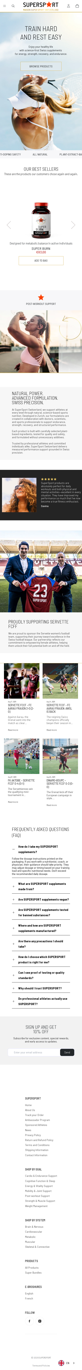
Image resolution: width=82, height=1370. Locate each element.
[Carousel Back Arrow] (9, 225)
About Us (30, 1110)
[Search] (13, 6)
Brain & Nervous (34, 1226)
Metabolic (30, 1236)
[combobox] (66, 1363)
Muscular (30, 1241)
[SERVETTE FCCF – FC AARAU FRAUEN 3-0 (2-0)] (21, 681)
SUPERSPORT (45, 1357)
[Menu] (4, 6)
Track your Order (34, 1115)
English (29, 1293)
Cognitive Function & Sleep (40, 1181)
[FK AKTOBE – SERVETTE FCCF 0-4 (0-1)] (21, 756)
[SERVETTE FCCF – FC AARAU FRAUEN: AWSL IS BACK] (60, 681)
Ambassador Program (37, 1120)
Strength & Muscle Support (40, 1200)
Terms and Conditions (37, 1145)
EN (67, 1363)
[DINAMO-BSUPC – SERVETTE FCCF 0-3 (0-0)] (60, 756)
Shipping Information (36, 1150)
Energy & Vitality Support (39, 1186)
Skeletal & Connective (37, 1246)
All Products (32, 1267)
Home (28, 1105)
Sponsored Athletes (36, 1125)
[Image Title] (29, 1321)
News (28, 1130)
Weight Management (36, 1206)
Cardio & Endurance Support (41, 1175)
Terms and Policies (41, 1365)
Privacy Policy (33, 1135)
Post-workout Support (37, 1195)
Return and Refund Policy (39, 1140)
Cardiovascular (33, 1231)
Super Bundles (33, 1272)
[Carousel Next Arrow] (73, 225)
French (29, 1298)
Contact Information (36, 1155)
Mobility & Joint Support (38, 1191)
